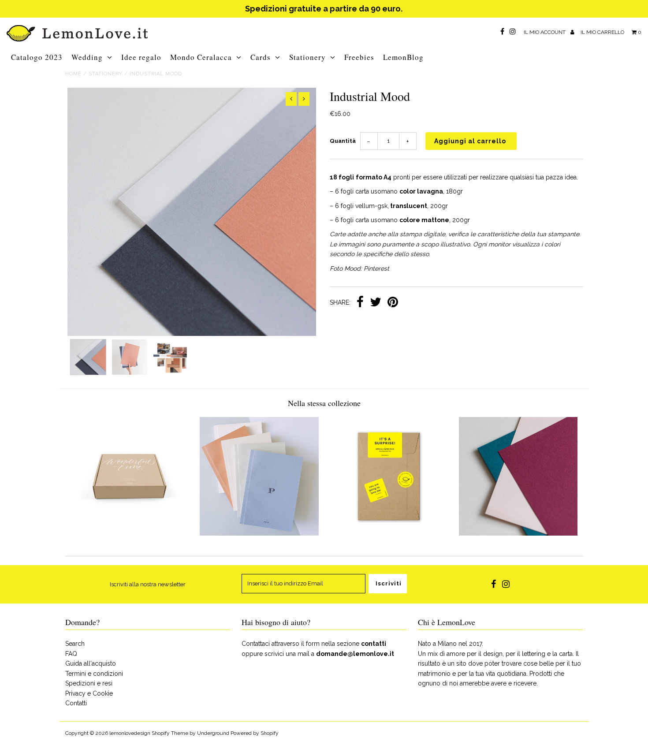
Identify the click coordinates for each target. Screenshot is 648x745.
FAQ (71, 653)
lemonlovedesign (129, 733)
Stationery (307, 57)
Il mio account (545, 32)
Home (73, 74)
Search (75, 643)
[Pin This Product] (392, 303)
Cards (260, 57)
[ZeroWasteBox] (130, 533)
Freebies (359, 57)
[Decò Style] (518, 533)
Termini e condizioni (94, 673)
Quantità (343, 141)
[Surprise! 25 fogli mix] (388, 533)
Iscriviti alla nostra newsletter (148, 584)
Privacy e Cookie (89, 693)
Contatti (76, 703)
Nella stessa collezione (324, 403)
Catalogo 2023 (37, 57)
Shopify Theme (170, 733)
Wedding (87, 57)
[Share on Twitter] (375, 303)
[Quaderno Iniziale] (259, 533)
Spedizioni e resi (88, 683)
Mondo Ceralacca (201, 57)
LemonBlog (403, 57)
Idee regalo (141, 57)
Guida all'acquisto (90, 663)
